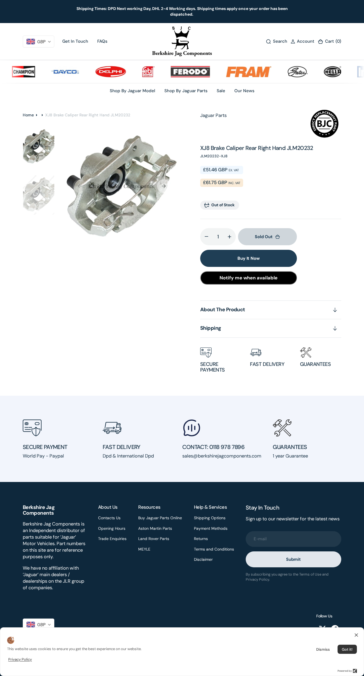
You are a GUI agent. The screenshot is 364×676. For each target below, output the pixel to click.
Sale (221, 91)
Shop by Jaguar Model (132, 91)
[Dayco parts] (59, 71)
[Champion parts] (17, 71)
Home (28, 115)
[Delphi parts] (104, 71)
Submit (293, 559)
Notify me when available (249, 278)
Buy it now (248, 258)
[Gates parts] (291, 71)
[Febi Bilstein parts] (141, 71)
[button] (302, 41)
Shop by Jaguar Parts (186, 91)
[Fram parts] (242, 71)
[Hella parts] (326, 71)
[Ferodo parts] (183, 71)
